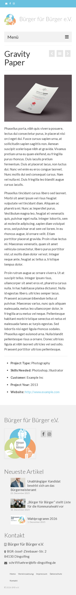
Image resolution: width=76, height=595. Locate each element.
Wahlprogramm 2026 (42, 518)
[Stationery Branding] (52, 53)
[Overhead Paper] (68, 53)
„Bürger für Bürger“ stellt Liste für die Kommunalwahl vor (49, 504)
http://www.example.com (42, 392)
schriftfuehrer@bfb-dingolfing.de (32, 562)
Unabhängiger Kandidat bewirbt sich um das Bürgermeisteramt (36, 485)
